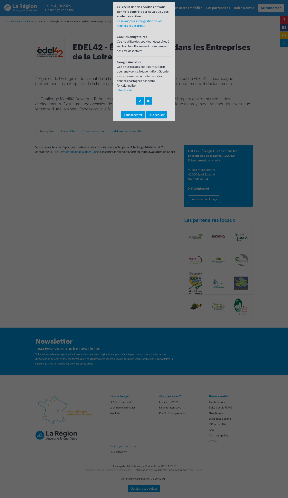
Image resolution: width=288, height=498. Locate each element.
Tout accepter (133, 114)
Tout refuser (156, 114)
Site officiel (124, 90)
